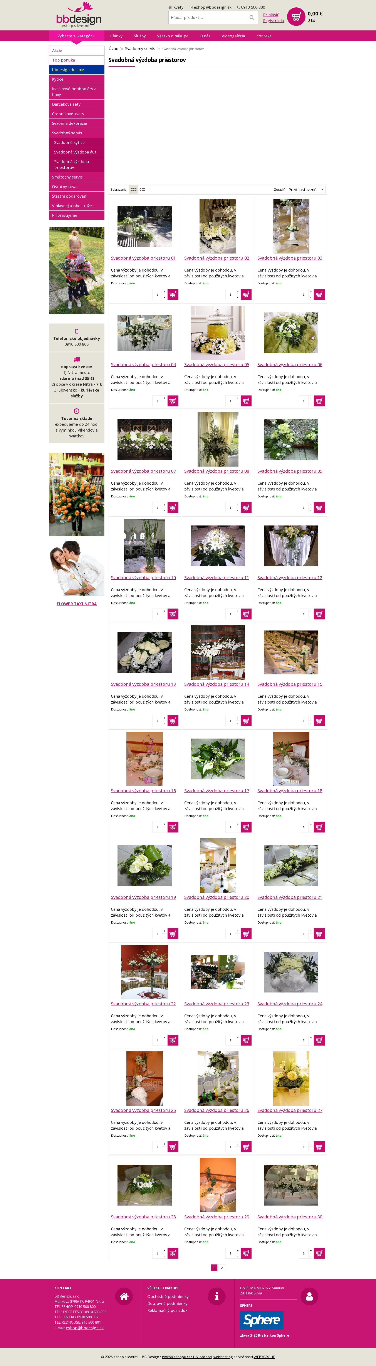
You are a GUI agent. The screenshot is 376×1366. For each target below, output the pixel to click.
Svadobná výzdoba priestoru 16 (143, 791)
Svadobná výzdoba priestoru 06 (289, 364)
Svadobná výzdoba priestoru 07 (143, 471)
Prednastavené (302, 189)
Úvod (113, 48)
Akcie (57, 50)
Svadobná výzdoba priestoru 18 (289, 791)
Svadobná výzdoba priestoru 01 (143, 258)
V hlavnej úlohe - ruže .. (73, 205)
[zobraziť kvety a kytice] (76, 311)
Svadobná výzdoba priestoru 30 (289, 1217)
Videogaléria (233, 35)
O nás (205, 35)
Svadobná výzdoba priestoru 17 (216, 791)
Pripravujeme (64, 215)
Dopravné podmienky (167, 1303)
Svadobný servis (140, 48)
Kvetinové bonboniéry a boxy (74, 91)
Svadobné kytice (69, 142)
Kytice (57, 79)
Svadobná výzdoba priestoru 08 (216, 471)
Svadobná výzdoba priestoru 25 (143, 1110)
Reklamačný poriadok (167, 1310)
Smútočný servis (67, 177)
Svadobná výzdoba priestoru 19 (143, 897)
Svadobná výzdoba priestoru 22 (143, 1004)
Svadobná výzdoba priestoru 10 (143, 577)
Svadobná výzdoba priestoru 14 (216, 684)
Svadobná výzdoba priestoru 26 (216, 1110)
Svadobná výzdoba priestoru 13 (143, 684)
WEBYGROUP (264, 1356)
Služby (140, 35)
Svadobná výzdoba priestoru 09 (289, 471)
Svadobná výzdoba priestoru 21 (289, 897)
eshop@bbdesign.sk (213, 7)
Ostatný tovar (65, 186)
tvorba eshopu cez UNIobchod (187, 1356)
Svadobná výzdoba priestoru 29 (216, 1217)
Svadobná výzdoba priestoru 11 (216, 577)
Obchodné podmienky (168, 1296)
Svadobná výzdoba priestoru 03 (289, 258)
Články (116, 35)
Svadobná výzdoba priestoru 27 (289, 1110)
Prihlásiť (270, 14)
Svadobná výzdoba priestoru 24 (289, 1004)
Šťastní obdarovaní (69, 196)
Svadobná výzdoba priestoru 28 (143, 1217)
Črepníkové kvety (68, 113)
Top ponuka (63, 60)
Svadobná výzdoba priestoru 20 (216, 897)
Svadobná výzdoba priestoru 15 (289, 684)
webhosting (223, 1356)
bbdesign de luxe (68, 69)
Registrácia (273, 20)
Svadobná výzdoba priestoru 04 (143, 364)
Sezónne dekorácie (69, 123)
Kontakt (263, 35)
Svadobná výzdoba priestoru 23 (216, 1004)
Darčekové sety (66, 104)
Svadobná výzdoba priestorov (71, 164)
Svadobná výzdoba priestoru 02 (216, 258)
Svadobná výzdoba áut (75, 152)
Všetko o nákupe (172, 35)
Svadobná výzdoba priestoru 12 (289, 577)
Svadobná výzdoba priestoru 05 (216, 364)
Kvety (178, 7)
